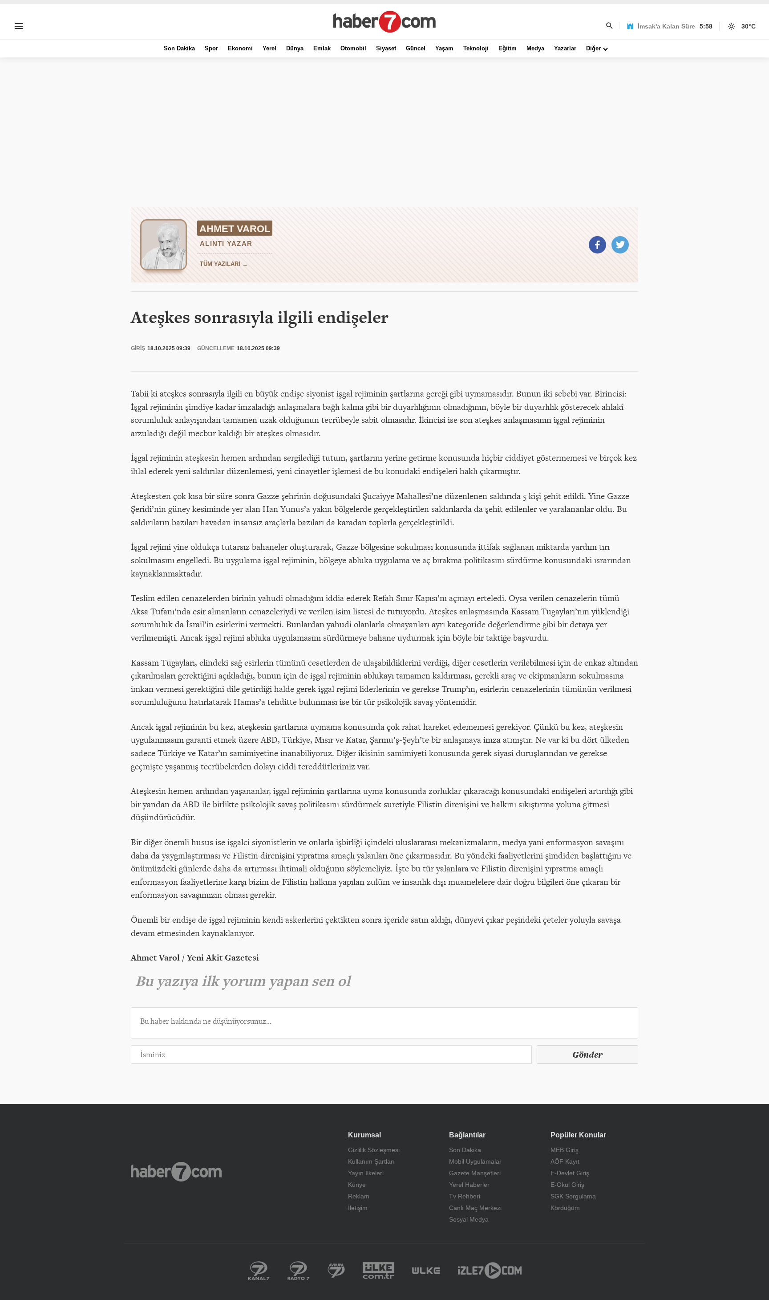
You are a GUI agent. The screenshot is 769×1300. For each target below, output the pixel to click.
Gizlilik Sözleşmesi (374, 1149)
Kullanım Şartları (371, 1161)
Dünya (295, 48)
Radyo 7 (298, 1270)
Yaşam (444, 48)
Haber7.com (176, 1171)
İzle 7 (490, 1270)
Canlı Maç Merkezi (475, 1207)
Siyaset (386, 48)
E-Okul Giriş (567, 1184)
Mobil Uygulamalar (475, 1161)
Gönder (587, 1054)
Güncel (415, 48)
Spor (211, 48)
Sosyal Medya (469, 1219)
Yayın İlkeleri (366, 1173)
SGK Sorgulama (573, 1196)
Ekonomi (240, 48)
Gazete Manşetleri (475, 1173)
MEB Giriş (564, 1149)
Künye (357, 1184)
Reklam (358, 1196)
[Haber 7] (384, 22)
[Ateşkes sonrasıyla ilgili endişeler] (597, 244)
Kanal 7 (259, 1270)
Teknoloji (476, 48)
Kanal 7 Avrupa (336, 1270)
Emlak (322, 48)
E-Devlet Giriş (569, 1173)
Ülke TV (426, 1270)
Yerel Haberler (469, 1184)
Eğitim (507, 48)
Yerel (269, 48)
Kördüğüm (565, 1207)
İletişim (358, 1207)
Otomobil (353, 48)
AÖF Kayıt (564, 1161)
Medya (535, 48)
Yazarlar (565, 48)
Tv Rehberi (464, 1196)
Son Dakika (179, 48)
